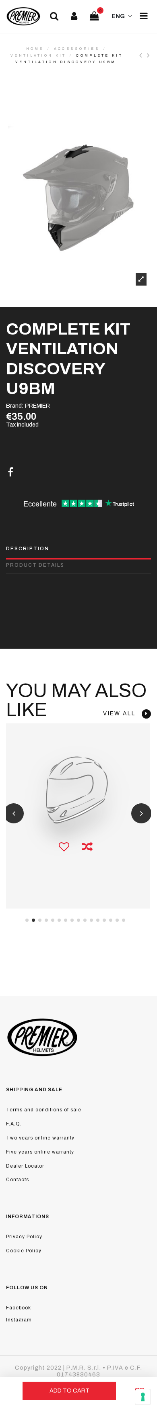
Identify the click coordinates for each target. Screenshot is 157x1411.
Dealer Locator (25, 1166)
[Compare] (87, 847)
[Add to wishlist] (64, 847)
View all (122, 714)
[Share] (10, 472)
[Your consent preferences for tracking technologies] (143, 1397)
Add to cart (69, 1390)
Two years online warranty (40, 1138)
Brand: (15, 405)
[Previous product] (143, 55)
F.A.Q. (14, 1124)
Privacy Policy (24, 1236)
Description (27, 548)
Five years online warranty (40, 1152)
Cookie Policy (23, 1251)
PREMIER (37, 405)
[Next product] (149, 55)
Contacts (17, 1179)
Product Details (35, 565)
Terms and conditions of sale (43, 1110)
